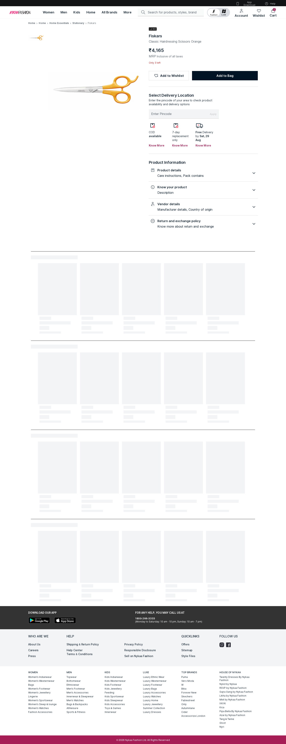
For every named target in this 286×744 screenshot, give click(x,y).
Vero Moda (187, 680)
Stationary (78, 23)
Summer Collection (154, 708)
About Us (34, 644)
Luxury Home (150, 700)
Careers (33, 650)
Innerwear (110, 712)
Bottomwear (74, 680)
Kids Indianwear (114, 677)
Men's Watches (75, 700)
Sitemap (186, 650)
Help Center (74, 650)
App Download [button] (249, 3)
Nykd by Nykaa (228, 684)
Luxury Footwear (152, 684)
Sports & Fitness (76, 712)
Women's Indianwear (40, 677)
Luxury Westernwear (155, 680)
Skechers (186, 696)
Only (184, 704)
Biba (183, 688)
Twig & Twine (226, 719)
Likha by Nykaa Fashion (232, 695)
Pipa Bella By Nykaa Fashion (235, 711)
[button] (218, 12)
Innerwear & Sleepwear (80, 696)
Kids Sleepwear (114, 700)
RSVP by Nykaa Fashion (233, 687)
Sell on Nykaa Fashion (138, 656)
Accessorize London (193, 715)
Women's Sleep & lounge (42, 704)
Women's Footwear (39, 688)
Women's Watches (38, 708)
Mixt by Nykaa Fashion (232, 699)
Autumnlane (188, 708)
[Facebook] (229, 644)
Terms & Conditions (80, 654)
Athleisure (72, 708)
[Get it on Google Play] (39, 621)
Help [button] (272, 3)
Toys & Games (113, 708)
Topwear (72, 677)
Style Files (188, 656)
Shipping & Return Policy (83, 644)
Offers (185, 644)
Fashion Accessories (40, 712)
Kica (221, 707)
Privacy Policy (133, 644)
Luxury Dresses (152, 712)
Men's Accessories (78, 692)
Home (31, 23)
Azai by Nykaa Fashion (232, 715)
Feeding (109, 692)
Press (32, 656)
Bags (31, 684)
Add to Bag (224, 76)
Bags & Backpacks (77, 704)
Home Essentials (59, 23)
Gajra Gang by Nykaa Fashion (236, 691)
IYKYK (222, 703)
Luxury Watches (152, 696)
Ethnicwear (73, 684)
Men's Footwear (76, 688)
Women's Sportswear (40, 700)
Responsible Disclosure (140, 650)
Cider (184, 712)
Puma (184, 677)
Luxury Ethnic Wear (153, 677)
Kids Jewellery (113, 688)
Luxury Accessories (154, 692)
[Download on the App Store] (65, 621)
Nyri (221, 726)
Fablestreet (188, 700)
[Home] (19, 12)
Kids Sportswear (114, 696)
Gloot (222, 722)
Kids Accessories (115, 704)
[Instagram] (222, 644)
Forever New (189, 692)
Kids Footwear (113, 684)
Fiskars (155, 36)
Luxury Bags (150, 688)
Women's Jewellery (39, 692)
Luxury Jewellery (153, 704)
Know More (156, 145)
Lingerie (33, 696)
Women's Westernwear (41, 680)
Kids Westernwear (115, 680)
